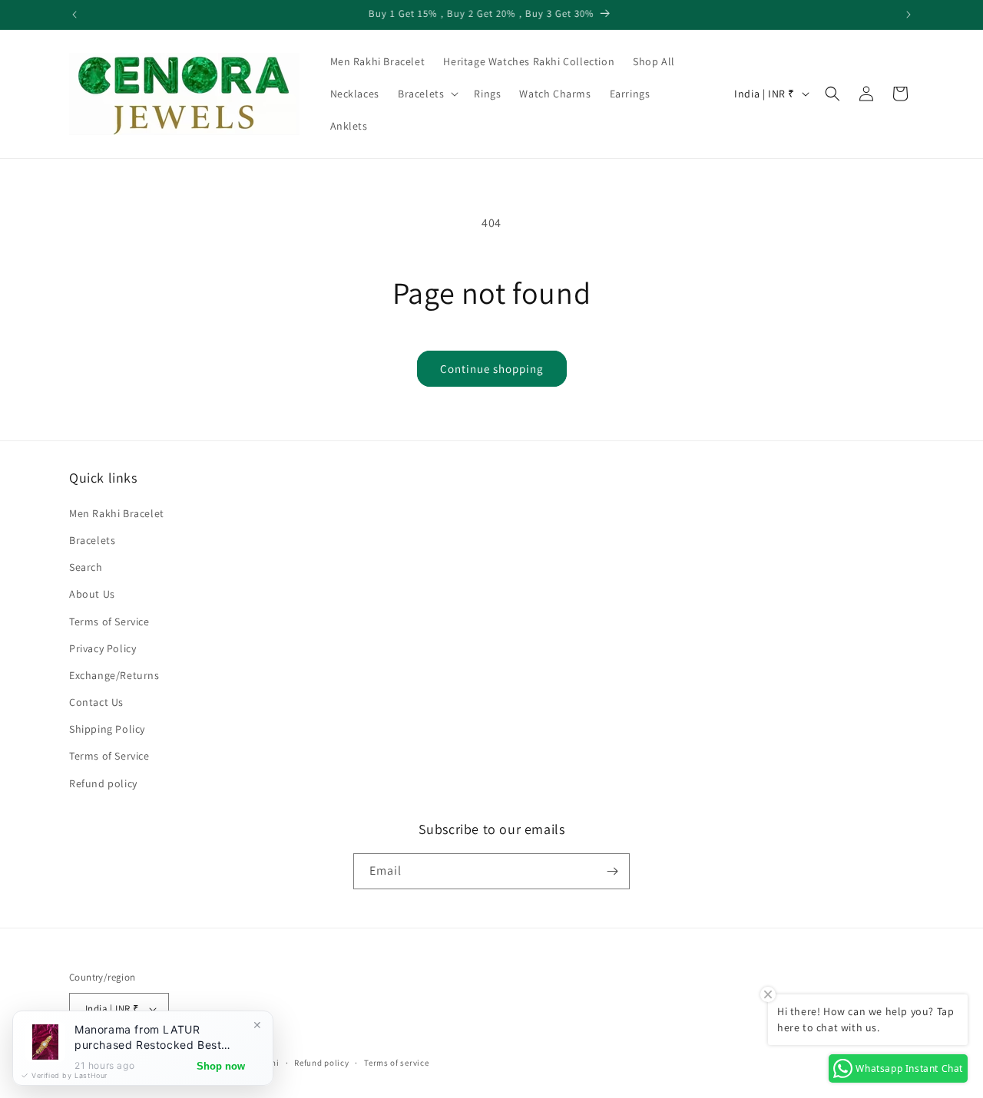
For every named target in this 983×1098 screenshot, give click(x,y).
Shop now (221, 1066)
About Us (92, 594)
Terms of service (396, 1062)
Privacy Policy (102, 648)
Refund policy (103, 783)
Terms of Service (109, 621)
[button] (427, 93)
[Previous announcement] (74, 14)
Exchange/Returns (114, 675)
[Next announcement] (908, 14)
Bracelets (92, 540)
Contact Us (96, 702)
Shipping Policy (107, 729)
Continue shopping (492, 368)
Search (86, 567)
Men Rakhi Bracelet (116, 513)
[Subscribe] (612, 871)
